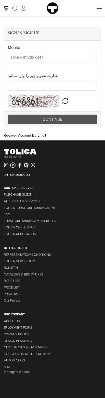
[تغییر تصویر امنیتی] (65, 101)
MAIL (7, 367)
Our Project (12, 300)
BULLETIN (11, 268)
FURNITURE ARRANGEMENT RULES (30, 221)
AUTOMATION (14, 360)
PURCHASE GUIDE (17, 194)
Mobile (14, 47)
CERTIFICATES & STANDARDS (26, 347)
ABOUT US (12, 321)
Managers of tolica (17, 372)
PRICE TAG (12, 294)
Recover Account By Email (25, 135)
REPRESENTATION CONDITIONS (27, 255)
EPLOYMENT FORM (18, 327)
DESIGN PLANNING (18, 341)
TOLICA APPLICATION (20, 234)
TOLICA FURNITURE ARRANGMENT (30, 208)
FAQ (7, 214)
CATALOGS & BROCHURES (23, 274)
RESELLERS (12, 281)
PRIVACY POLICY (16, 334)
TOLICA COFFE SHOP (20, 227)
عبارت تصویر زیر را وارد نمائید (33, 75)
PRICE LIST (12, 287)
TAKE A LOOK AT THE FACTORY (27, 354)
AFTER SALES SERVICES (22, 201)
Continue (52, 119)
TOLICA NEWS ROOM (19, 261)
